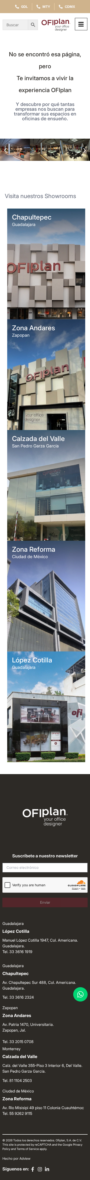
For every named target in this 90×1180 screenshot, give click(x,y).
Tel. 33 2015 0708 (18, 1041)
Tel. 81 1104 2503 (17, 1080)
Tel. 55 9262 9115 (17, 1113)
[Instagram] (39, 1169)
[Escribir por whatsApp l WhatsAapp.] (80, 994)
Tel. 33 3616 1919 (17, 951)
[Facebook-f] (32, 1169)
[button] (5, 150)
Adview (24, 1158)
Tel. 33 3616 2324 (18, 997)
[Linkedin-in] (47, 1169)
